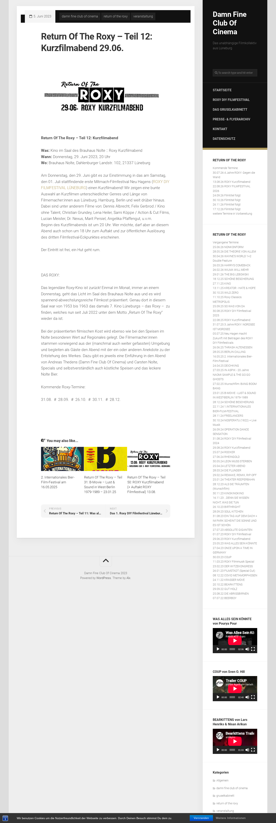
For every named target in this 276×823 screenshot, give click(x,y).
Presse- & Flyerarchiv (231, 119)
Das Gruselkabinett (230, 109)
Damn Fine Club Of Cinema (230, 23)
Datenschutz (224, 139)
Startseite (222, 90)
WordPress (103, 578)
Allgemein (222, 780)
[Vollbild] (253, 649)
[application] (235, 640)
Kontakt (220, 129)
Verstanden (201, 818)
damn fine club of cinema (232, 788)
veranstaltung (225, 810)
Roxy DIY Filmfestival (231, 100)
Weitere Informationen (231, 818)
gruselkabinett (225, 795)
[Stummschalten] (247, 649)
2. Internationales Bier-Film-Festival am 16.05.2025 (58, 482)
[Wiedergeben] (218, 649)
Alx (128, 578)
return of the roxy (227, 803)
